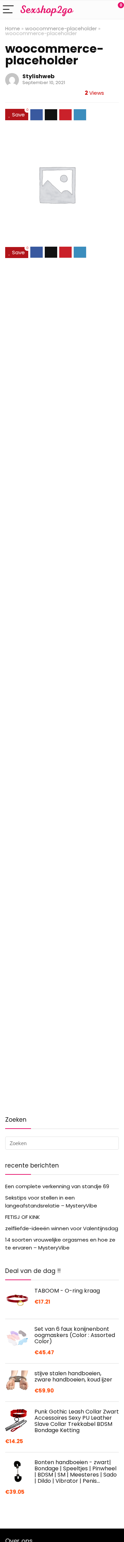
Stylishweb (38, 76)
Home (12, 28)
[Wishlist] (102, 10)
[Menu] (8, 10)
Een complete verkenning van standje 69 (57, 1186)
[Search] (88, 10)
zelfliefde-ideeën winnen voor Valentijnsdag (61, 1228)
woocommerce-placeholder (61, 28)
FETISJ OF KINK (22, 1217)
